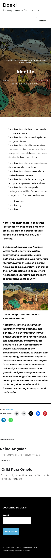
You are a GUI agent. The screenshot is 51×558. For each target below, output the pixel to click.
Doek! (10, 5)
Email (7, 515)
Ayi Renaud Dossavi (25, 60)
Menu (42, 20)
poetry (9, 410)
